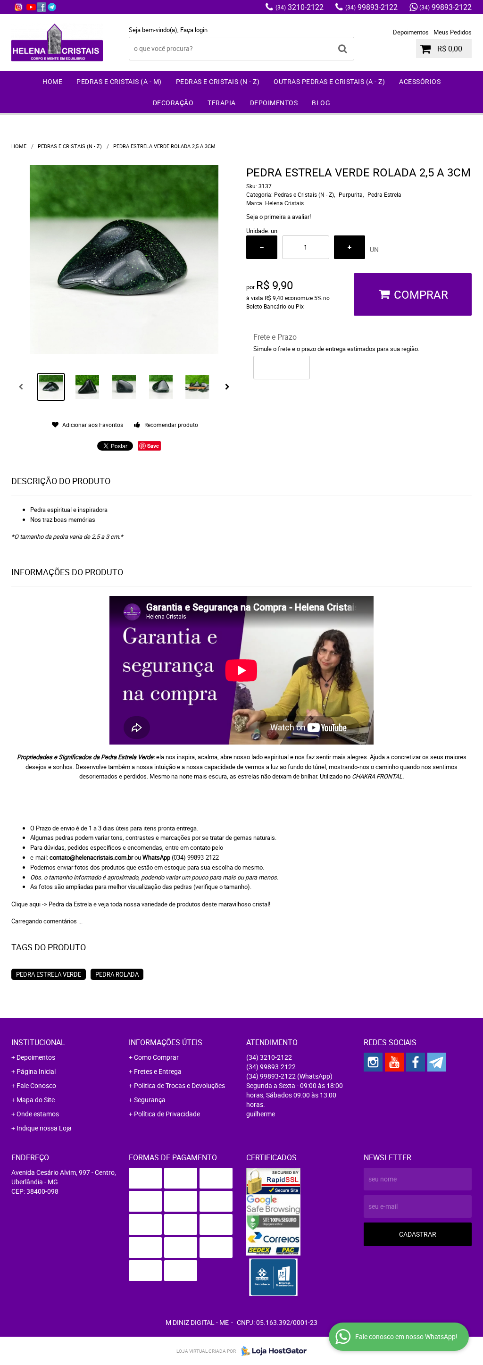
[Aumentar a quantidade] (349, 247)
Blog (321, 102)
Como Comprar (156, 1057)
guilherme (260, 1113)
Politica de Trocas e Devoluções (179, 1085)
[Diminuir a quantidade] (261, 247)
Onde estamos (38, 1113)
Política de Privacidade (167, 1113)
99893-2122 (371, 7)
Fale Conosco (36, 1085)
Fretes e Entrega (158, 1071)
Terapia (222, 102)
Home (52, 81)
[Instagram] (18, 7)
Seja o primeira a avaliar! (278, 216)
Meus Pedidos (452, 32)
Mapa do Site (36, 1099)
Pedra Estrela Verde (48, 974)
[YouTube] (31, 7)
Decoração (173, 102)
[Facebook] (41, 7)
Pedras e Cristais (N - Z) (218, 81)
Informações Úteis (165, 1042)
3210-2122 (299, 7)
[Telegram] (52, 7)
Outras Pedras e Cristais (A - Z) (329, 81)
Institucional (38, 1042)
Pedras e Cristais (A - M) (119, 81)
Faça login (194, 29)
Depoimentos (411, 32)
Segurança (150, 1099)
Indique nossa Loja (44, 1127)
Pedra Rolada (117, 974)
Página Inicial (36, 1071)
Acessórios (420, 81)
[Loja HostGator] (271, 1351)
